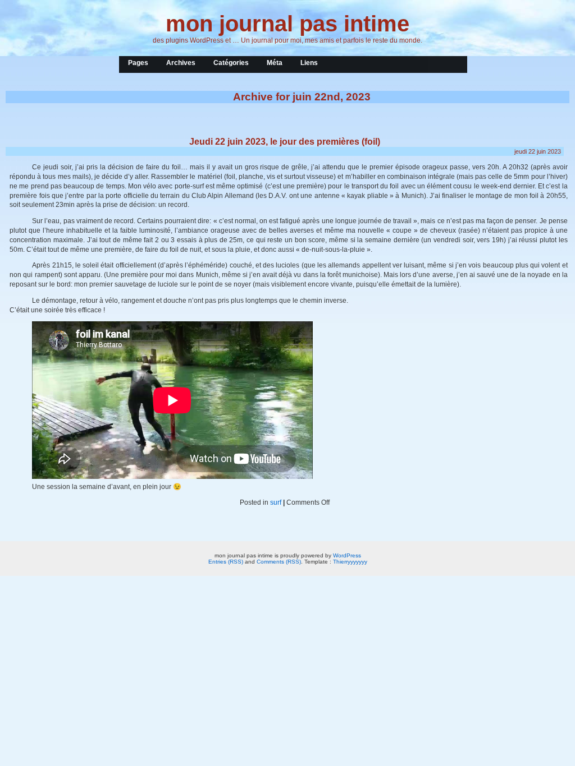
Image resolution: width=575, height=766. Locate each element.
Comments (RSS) (279, 562)
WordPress (347, 555)
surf (275, 502)
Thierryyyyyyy (350, 562)
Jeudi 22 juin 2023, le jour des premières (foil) (284, 141)
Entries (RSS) (225, 562)
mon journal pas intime (287, 23)
